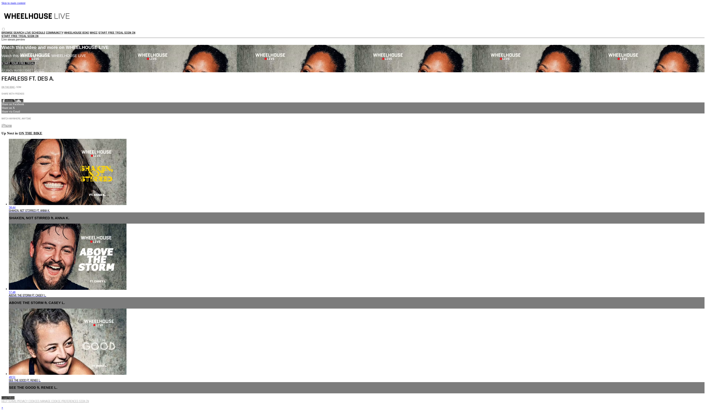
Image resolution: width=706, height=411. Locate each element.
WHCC (94, 32)
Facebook (7, 100)
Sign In (32, 36)
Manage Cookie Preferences (59, 401)
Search (19, 32)
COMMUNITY (54, 32)
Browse (7, 32)
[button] (3, 29)
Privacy (22, 401)
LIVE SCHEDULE (35, 32)
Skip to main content (13, 3)
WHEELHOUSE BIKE (76, 32)
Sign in (129, 32)
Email (20, 100)
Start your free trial (18, 63)
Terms (12, 401)
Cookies (34, 401)
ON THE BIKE (8, 87)
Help (4, 401)
